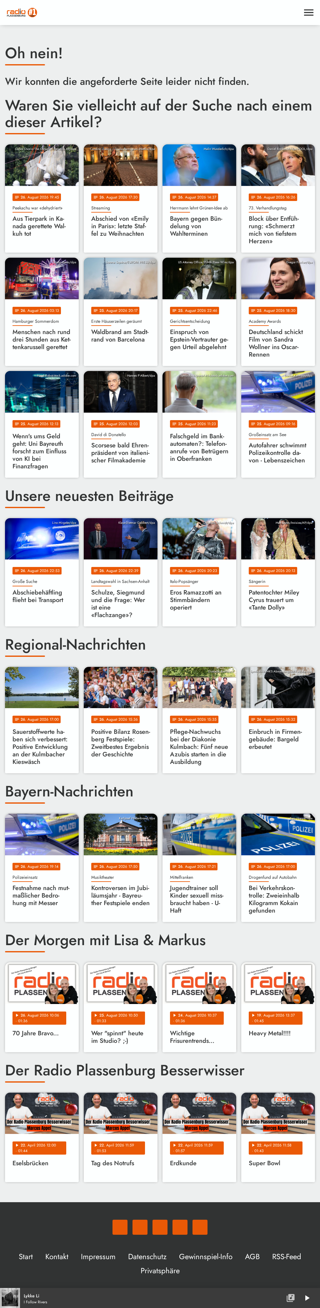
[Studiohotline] (200, 1227)
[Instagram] (160, 1227)
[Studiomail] (180, 1227)
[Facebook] (140, 1227)
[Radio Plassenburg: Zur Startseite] (152, 12)
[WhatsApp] (120, 1227)
